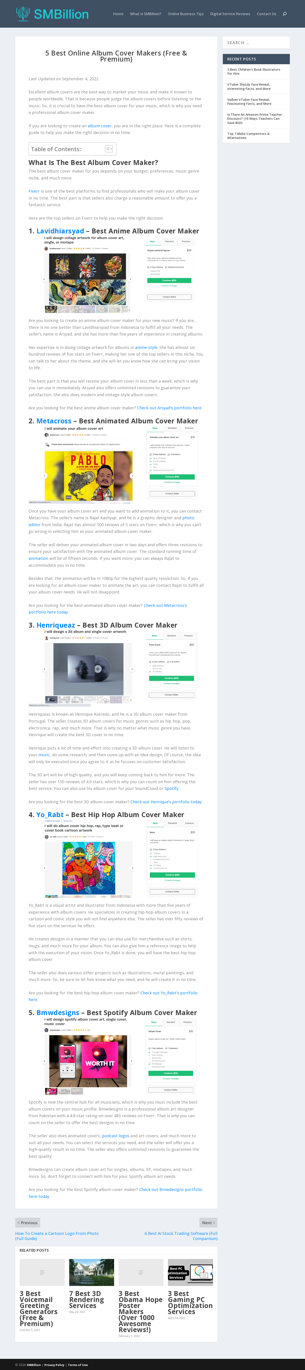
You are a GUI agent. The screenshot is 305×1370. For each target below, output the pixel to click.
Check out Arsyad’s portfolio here (169, 407)
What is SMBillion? (145, 14)
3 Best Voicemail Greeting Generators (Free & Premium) (39, 1308)
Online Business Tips (186, 14)
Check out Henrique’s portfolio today (166, 801)
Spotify (171, 788)
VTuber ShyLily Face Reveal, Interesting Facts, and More (249, 86)
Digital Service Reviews (230, 14)
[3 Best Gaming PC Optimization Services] (190, 1272)
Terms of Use (78, 1365)
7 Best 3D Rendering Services (86, 1299)
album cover (100, 125)
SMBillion (34, 1365)
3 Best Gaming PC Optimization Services (190, 1302)
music (44, 754)
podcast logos (115, 1135)
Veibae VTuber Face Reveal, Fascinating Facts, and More (249, 101)
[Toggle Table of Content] (107, 148)
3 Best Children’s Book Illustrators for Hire (253, 71)
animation (38, 558)
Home (118, 14)
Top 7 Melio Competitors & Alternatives (248, 136)
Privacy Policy (54, 1365)
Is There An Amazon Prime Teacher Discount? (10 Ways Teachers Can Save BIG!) (254, 118)
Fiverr (34, 191)
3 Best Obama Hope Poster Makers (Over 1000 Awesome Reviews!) (141, 1311)
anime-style (146, 347)
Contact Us (266, 14)
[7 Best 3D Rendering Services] (91, 1272)
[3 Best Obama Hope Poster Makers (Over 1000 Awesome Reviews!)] (141, 1272)
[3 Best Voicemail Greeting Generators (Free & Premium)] (42, 1272)
